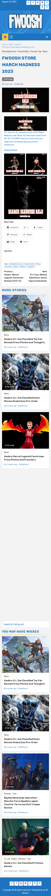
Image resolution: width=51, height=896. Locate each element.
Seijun (15, 267)
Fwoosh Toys (36, 51)
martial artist (29, 264)
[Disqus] (25, 508)
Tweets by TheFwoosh (13, 624)
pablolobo (19, 84)
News (45, 51)
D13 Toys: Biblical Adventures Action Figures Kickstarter (38, 276)
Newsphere (37, 890)
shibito (23, 267)
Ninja (38, 264)
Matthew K (24, 347)
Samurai (8, 267)
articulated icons (15, 264)
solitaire (31, 267)
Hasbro (14, 859)
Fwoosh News (23, 51)
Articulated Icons (9, 51)
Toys (14, 793)
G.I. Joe (7, 859)
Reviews (7, 793)
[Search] (47, 37)
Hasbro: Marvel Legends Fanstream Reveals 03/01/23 (13, 276)
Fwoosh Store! (10, 150)
